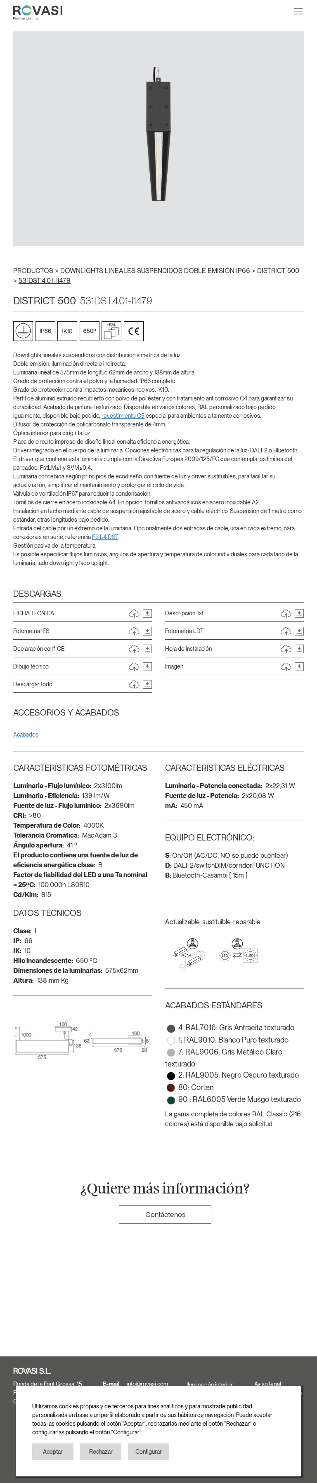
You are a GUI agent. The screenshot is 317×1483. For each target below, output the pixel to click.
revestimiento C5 (123, 415)
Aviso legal (267, 1384)
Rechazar (101, 1451)
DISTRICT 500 (278, 271)
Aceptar (53, 1451)
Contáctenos (165, 1214)
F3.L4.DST (105, 537)
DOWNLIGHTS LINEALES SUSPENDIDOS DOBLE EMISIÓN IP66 (156, 271)
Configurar (148, 1451)
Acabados (25, 734)
